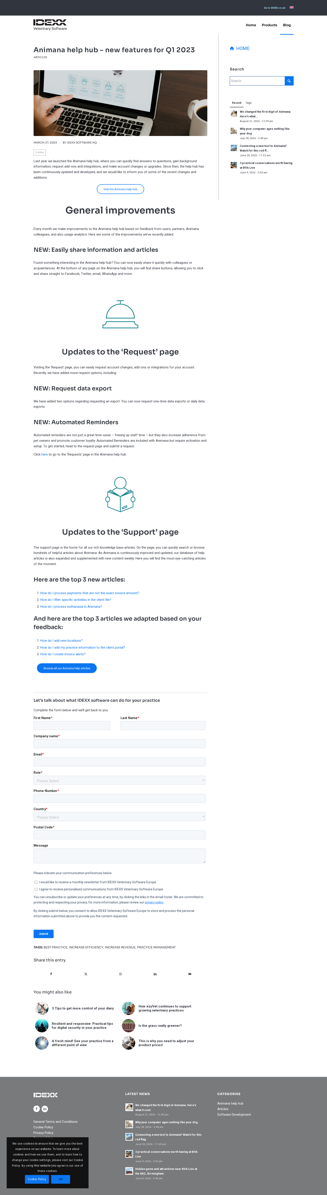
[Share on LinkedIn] (155, 974)
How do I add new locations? (61, 641)
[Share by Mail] (190, 974)
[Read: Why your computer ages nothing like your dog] (234, 131)
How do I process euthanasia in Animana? (71, 607)
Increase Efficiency (86, 947)
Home (242, 48)
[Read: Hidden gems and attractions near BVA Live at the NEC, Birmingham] (129, 1171)
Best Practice (55, 947)
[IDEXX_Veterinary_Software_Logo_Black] (50, 25)
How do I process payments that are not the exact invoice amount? (89, 593)
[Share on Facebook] (51, 974)
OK (61, 1179)
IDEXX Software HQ (82, 142)
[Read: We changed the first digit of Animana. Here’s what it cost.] (234, 114)
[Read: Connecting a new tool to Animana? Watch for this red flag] (234, 148)
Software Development (234, 1115)
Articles (40, 57)
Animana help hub (230, 1103)
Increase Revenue (120, 947)
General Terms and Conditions (55, 1122)
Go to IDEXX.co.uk (274, 7)
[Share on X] (86, 974)
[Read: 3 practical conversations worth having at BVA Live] (234, 165)
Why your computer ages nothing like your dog (166, 1122)
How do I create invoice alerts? (63, 654)
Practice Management (156, 947)
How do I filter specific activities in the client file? (75, 600)
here (44, 454)
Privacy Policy (43, 1133)
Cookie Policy (43, 1127)
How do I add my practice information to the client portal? (82, 647)
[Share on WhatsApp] (120, 974)
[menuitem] (274, 8)
